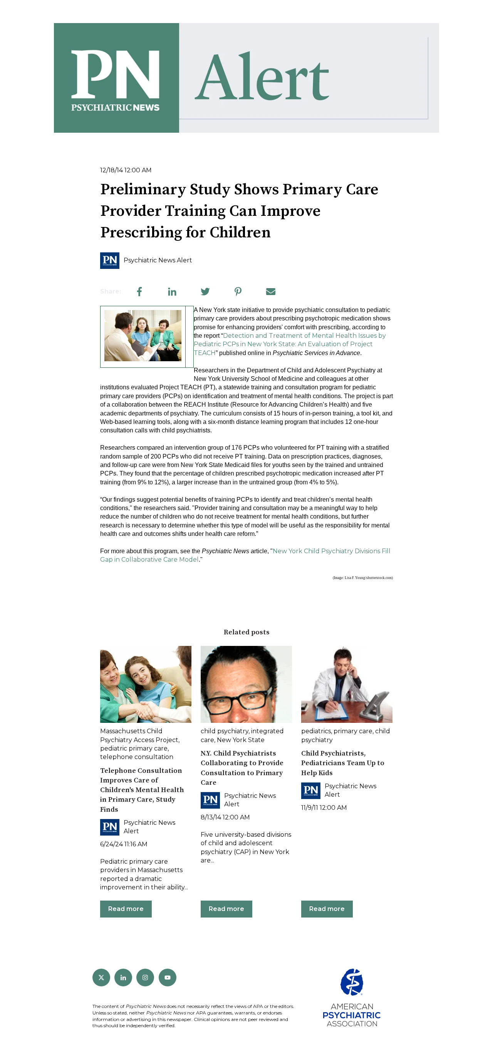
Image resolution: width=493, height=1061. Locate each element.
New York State (241, 740)
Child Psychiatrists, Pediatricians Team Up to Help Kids (342, 763)
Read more (126, 909)
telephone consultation (136, 757)
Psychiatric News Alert (158, 260)
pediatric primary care (134, 748)
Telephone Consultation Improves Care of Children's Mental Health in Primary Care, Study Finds (142, 790)
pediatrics (316, 731)
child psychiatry (224, 731)
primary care (353, 731)
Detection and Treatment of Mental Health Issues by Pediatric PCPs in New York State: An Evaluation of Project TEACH (290, 344)
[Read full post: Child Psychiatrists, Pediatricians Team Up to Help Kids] (346, 684)
